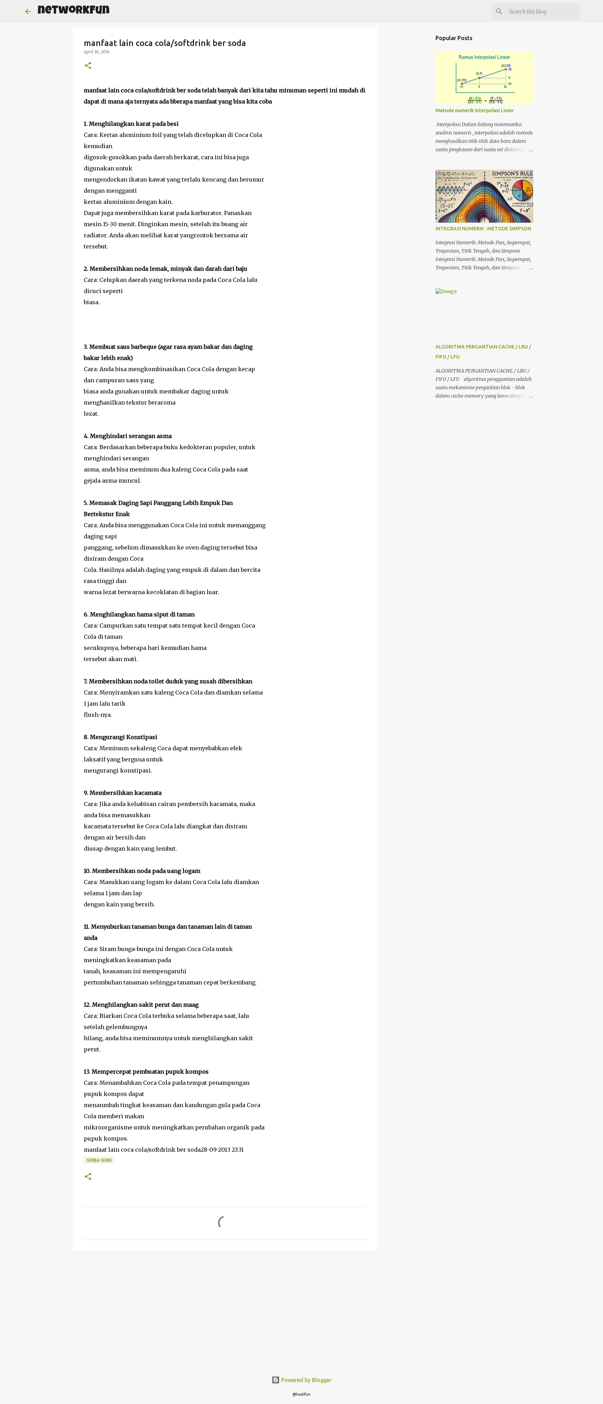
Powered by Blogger (306, 1380)
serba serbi (99, 1160)
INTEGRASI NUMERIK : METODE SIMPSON (483, 228)
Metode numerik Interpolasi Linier (475, 110)
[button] (88, 66)
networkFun (74, 11)
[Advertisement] (225, 1310)
